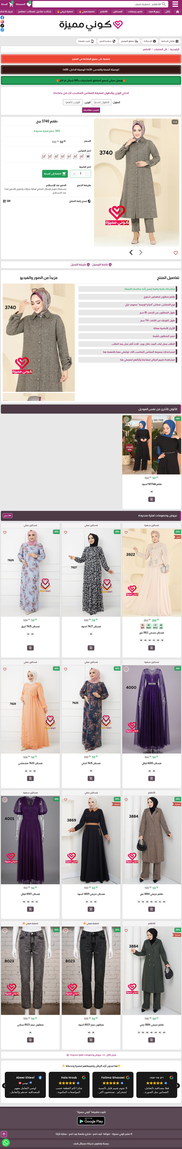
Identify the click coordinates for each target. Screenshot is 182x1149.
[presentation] (141, 253)
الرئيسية (174, 49)
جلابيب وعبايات (135, 11)
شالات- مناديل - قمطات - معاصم (34, 11)
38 (87, 156)
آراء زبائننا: (149, 41)
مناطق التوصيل (129, 41)
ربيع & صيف (154, 11)
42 (75, 156)
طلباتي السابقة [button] (170, 41)
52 (43, 156)
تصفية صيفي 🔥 (87, 11)
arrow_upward (4, 1134)
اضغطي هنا (126, 359)
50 (49, 156)
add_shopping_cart (151, 499)
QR (6, 201)
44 (69, 156)
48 (56, 156)
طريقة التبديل (80, 264)
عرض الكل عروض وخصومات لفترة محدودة (91, 1055)
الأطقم (103, 11)
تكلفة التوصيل (102, 264)
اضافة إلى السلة (55, 174)
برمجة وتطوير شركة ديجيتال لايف (91, 1143)
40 (81, 156)
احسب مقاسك (91, 110)
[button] (23, 4)
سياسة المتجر (107, 41)
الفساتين (117, 11)
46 (62, 156)
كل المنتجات (160, 49)
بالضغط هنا (109, 351)
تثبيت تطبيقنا (86, 41)
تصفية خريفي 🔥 (65, 11)
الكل (167, 11)
